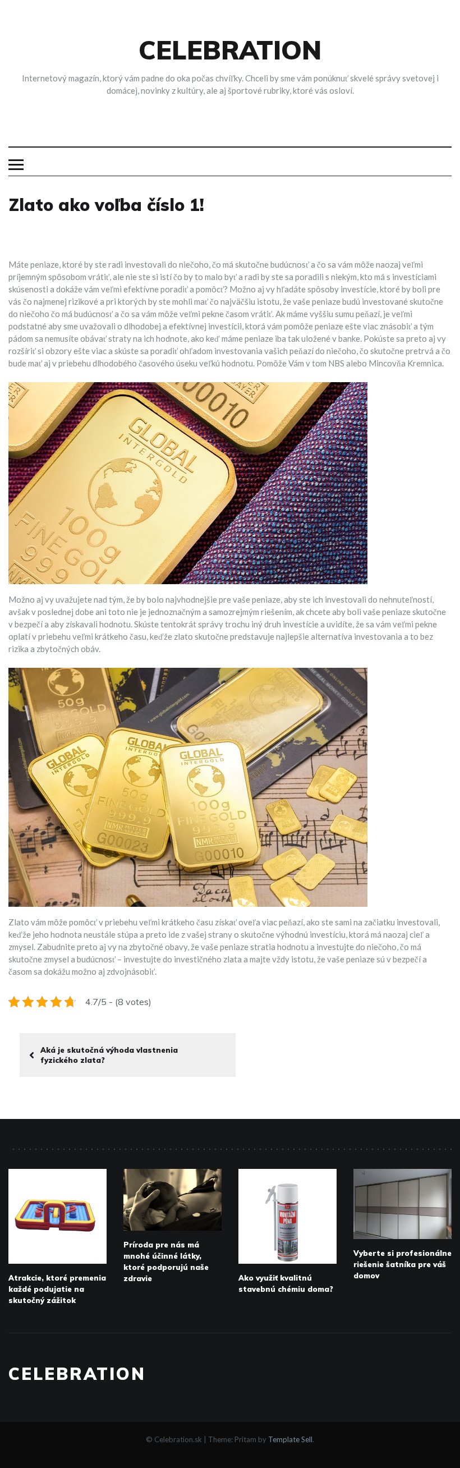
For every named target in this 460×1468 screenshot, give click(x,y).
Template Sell (290, 1439)
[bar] (16, 164)
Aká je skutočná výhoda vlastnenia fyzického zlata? (109, 1055)
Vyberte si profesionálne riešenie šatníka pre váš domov (402, 1264)
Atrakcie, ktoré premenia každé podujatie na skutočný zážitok (57, 1289)
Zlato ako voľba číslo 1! (106, 204)
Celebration (230, 50)
